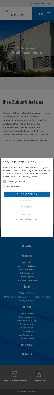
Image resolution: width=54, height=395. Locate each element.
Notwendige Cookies (16, 181)
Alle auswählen (27, 194)
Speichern (27, 207)
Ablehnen (27, 201)
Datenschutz (32, 219)
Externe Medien (14, 187)
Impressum (21, 219)
